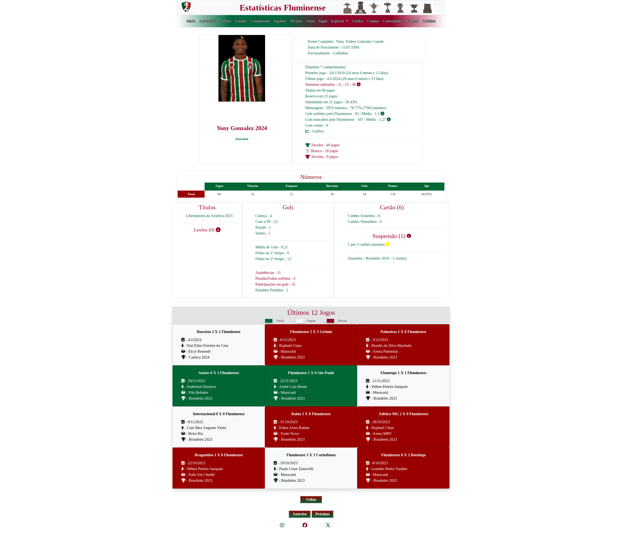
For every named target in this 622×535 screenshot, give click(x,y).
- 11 (339, 84)
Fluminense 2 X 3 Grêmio (311, 332)
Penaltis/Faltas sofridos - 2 (275, 278)
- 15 (346, 84)
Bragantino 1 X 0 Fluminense (219, 455)
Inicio (191, 21)
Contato (412, 21)
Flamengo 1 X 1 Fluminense (403, 373)
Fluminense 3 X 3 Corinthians (311, 455)
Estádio (241, 21)
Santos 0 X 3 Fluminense (219, 373)
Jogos (323, 21)
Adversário (207, 21)
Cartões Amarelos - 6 (364, 216)
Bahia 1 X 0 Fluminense (311, 414)
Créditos (429, 21)
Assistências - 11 (268, 273)
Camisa (373, 21)
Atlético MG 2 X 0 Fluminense (403, 414)
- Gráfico (316, 131)
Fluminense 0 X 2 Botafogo (403, 455)
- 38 (353, 84)
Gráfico (357, 21)
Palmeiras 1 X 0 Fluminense (403, 332)
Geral (310, 21)
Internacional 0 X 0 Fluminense (219, 414)
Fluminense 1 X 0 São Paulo (311, 373)
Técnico (296, 21)
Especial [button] (338, 21)
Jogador (280, 21)
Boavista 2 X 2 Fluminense (219, 332)
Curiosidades (393, 21)
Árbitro (225, 21)
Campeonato (260, 21)
